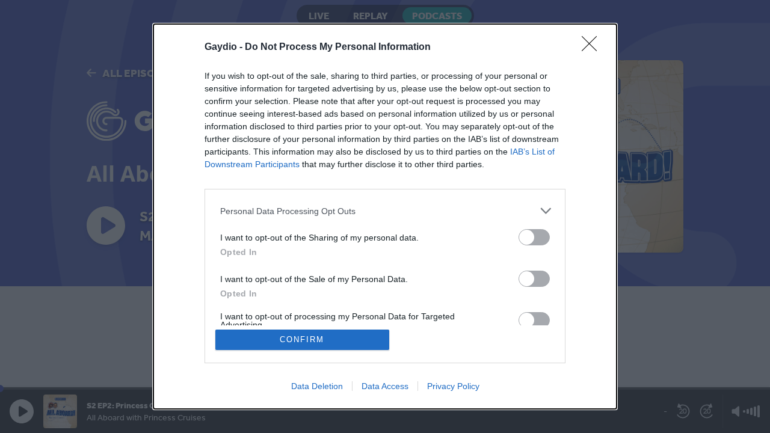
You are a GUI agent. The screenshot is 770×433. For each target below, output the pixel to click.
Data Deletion (317, 386)
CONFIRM (302, 339)
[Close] (593, 47)
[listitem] (385, 210)
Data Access (385, 386)
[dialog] (385, 216)
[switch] (534, 237)
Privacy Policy (453, 386)
